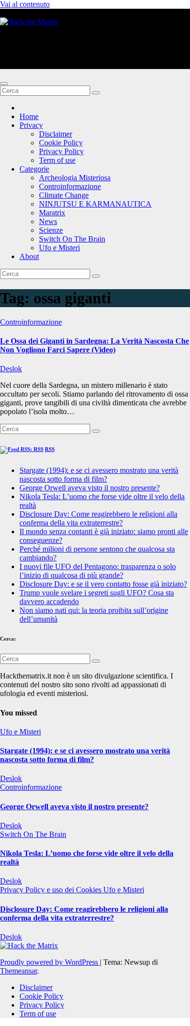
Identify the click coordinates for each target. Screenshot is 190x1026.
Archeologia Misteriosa (75, 178)
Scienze (51, 230)
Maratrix (52, 213)
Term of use (57, 160)
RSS (50, 449)
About (29, 256)
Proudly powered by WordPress (50, 962)
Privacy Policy (61, 151)
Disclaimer (55, 134)
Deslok (11, 369)
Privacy (31, 125)
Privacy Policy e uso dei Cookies (51, 890)
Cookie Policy (61, 143)
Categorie (34, 169)
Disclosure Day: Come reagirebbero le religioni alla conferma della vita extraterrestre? (98, 518)
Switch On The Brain (72, 239)
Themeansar (18, 971)
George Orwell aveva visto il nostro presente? (89, 488)
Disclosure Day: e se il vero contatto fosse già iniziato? (103, 584)
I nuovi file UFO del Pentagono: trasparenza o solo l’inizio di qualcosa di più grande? (97, 570)
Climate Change (64, 195)
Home (28, 116)
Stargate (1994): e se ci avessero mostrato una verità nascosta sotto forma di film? (98, 474)
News (48, 221)
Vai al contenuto (25, 4)
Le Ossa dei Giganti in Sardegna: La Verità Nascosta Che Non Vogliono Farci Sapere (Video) (94, 345)
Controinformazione (70, 186)
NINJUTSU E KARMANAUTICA (95, 204)
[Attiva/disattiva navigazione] (4, 83)
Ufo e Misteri (59, 247)
